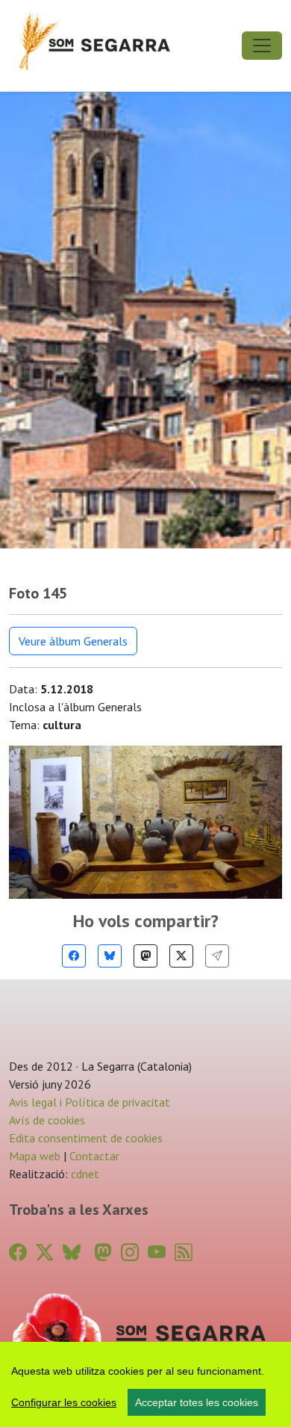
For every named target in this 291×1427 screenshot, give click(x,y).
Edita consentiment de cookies (86, 1137)
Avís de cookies (47, 1119)
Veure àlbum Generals (73, 641)
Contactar (94, 1155)
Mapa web (34, 1155)
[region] (145, 1384)
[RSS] (184, 1252)
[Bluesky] (110, 956)
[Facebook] (74, 956)
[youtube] (157, 1252)
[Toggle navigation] (262, 45)
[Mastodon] (145, 956)
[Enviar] (217, 956)
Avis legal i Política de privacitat (89, 1102)
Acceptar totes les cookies (196, 1402)
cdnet (83, 1173)
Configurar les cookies (63, 1402)
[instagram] (130, 1252)
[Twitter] (181, 956)
